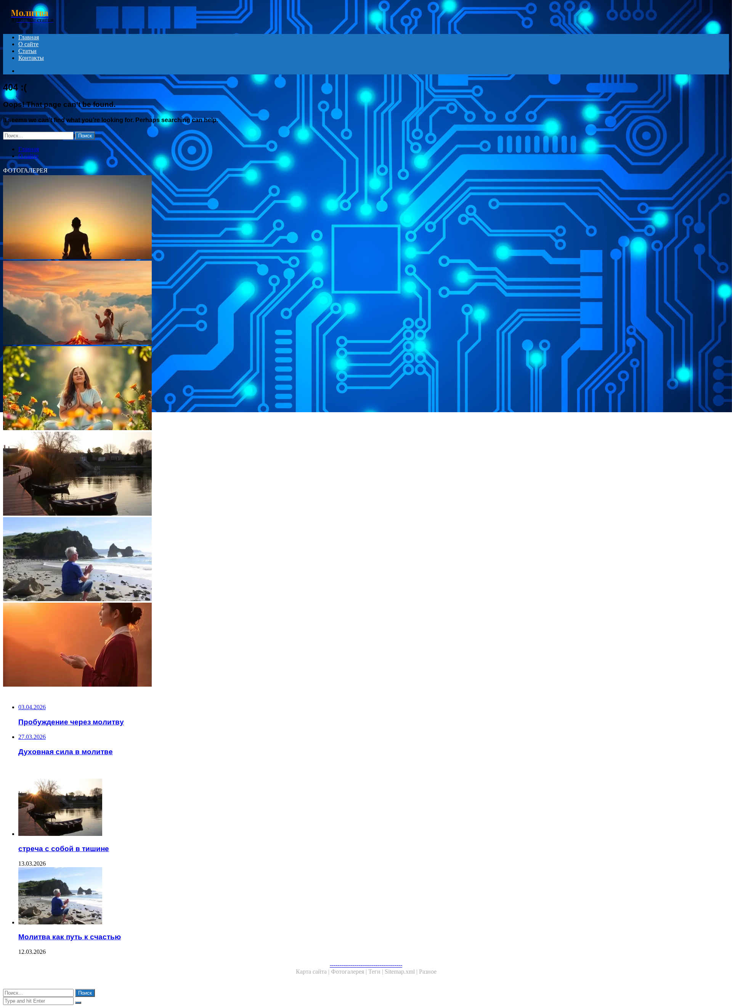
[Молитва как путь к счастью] (232, 560)
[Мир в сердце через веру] (232, 645)
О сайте (28, 44)
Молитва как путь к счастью (69, 937)
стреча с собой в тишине (63, 849)
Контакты (31, 58)
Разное (428, 971)
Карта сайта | (313, 971)
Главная (28, 37)
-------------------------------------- (366, 964)
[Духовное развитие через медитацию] (232, 218)
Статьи (27, 51)
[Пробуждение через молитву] (232, 303)
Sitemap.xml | (402, 971)
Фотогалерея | (349, 971)
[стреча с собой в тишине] (232, 474)
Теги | (376, 971)
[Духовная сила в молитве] (232, 389)
